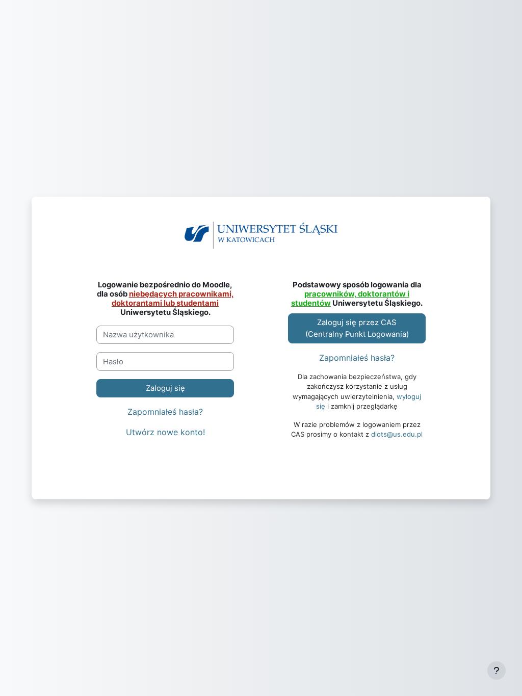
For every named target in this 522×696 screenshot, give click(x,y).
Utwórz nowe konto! (165, 432)
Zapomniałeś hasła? (165, 412)
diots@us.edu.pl (397, 434)
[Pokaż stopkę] (496, 670)
